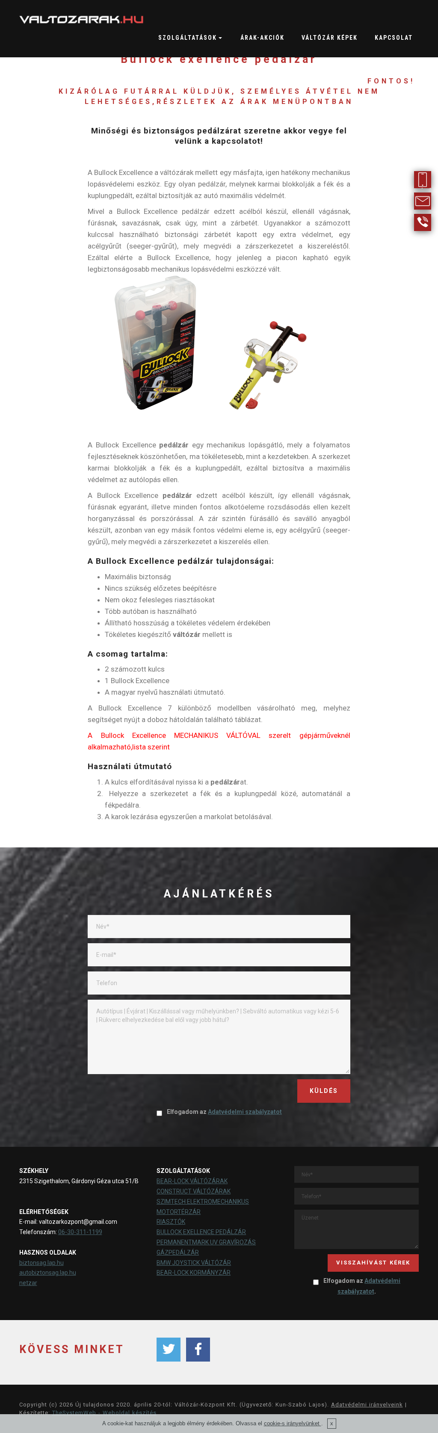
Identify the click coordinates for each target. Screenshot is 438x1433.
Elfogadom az (224, 1111)
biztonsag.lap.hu (41, 1262)
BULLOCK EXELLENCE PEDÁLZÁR (201, 1232)
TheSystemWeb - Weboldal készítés (104, 1412)
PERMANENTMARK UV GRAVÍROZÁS (206, 1242)
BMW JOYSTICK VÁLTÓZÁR (194, 1262)
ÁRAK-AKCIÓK (262, 37)
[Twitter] (169, 1350)
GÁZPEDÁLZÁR (178, 1252)
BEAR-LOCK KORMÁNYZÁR (194, 1272)
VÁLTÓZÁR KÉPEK (330, 37)
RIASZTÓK (171, 1221)
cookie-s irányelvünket (292, 1423)
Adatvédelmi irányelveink (367, 1404)
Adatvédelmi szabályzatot (245, 1111)
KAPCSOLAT (394, 37)
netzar (28, 1282)
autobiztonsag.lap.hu (47, 1272)
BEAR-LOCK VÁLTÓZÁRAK (192, 1181)
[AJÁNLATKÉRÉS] (422, 195)
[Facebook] (198, 1350)
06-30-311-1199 (80, 1232)
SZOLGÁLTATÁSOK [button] (187, 37)
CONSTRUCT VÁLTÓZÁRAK (194, 1191)
